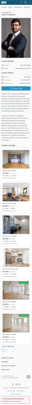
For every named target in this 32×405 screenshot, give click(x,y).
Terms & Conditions (16, 394)
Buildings (27, 7)
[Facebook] (13, 384)
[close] (28, 398)
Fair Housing (11, 391)
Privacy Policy (20, 391)
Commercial (18, 7)
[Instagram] (16, 384)
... (10, 350)
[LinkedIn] (19, 384)
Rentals (4, 7)
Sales (10, 7)
